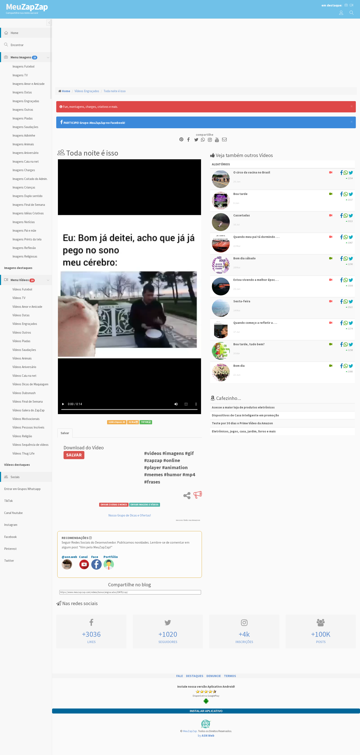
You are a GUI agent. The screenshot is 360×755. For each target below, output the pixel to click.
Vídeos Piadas (21, 341)
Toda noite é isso (115, 91)
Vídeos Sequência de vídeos (30, 445)
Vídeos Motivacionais (26, 419)
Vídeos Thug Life (23, 453)
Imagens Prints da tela (26, 239)
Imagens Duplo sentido (27, 196)
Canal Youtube (13, 513)
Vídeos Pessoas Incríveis (28, 427)
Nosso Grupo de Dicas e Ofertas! (129, 515)
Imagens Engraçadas (25, 101)
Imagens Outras (22, 110)
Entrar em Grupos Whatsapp (22, 489)
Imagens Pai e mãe (24, 230)
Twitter (9, 561)
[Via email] (224, 140)
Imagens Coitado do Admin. (30, 179)
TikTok (8, 501)
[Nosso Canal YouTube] (217, 140)
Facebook (10, 537)
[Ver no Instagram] (210, 140)
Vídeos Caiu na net (24, 376)
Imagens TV (20, 75)
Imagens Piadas (22, 118)
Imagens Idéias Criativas (28, 213)
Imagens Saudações (25, 127)
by (206, 735)
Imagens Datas (22, 92)
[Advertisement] (206, 52)
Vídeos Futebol (22, 289)
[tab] (64, 432)
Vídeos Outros (21, 332)
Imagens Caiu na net (25, 161)
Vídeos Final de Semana (27, 401)
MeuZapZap (190, 731)
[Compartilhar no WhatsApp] (204, 140)
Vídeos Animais (22, 358)
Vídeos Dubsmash (24, 393)
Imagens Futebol (23, 66)
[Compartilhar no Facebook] (190, 140)
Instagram (10, 525)
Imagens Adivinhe (23, 135)
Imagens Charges (23, 170)
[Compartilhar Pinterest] (181, 140)
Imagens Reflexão (24, 248)
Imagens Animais (23, 144)
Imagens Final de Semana (28, 205)
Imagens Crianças (23, 187)
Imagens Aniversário (25, 153)
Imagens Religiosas (24, 256)
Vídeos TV (18, 298)
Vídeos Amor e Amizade (27, 307)
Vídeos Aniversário (24, 367)
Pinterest (10, 549)
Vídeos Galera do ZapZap (28, 410)
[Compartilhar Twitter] (197, 140)
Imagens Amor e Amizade (28, 84)
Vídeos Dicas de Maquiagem (30, 384)
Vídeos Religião (22, 436)
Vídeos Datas (21, 315)
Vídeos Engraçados (24, 324)
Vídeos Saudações (24, 350)
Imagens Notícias (23, 222)
